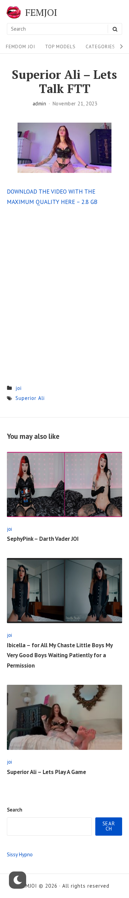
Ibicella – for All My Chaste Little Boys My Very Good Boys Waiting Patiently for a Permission (59, 655)
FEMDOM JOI (20, 46)
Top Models (60, 46)
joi (18, 388)
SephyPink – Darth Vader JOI (43, 539)
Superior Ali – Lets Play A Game (46, 772)
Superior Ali (30, 398)
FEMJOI (41, 12)
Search (14, 809)
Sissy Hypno (20, 854)
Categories (100, 46)
